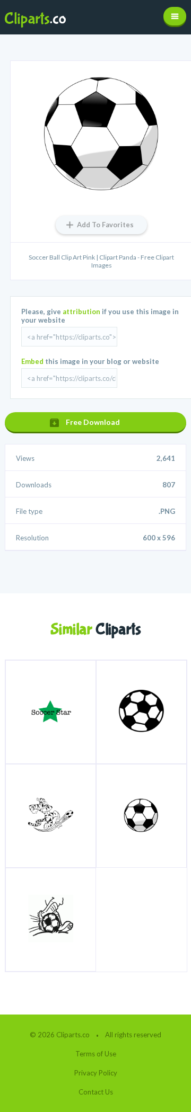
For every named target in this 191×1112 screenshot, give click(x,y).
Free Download (93, 421)
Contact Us (96, 1092)
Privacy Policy (95, 1073)
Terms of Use (95, 1053)
